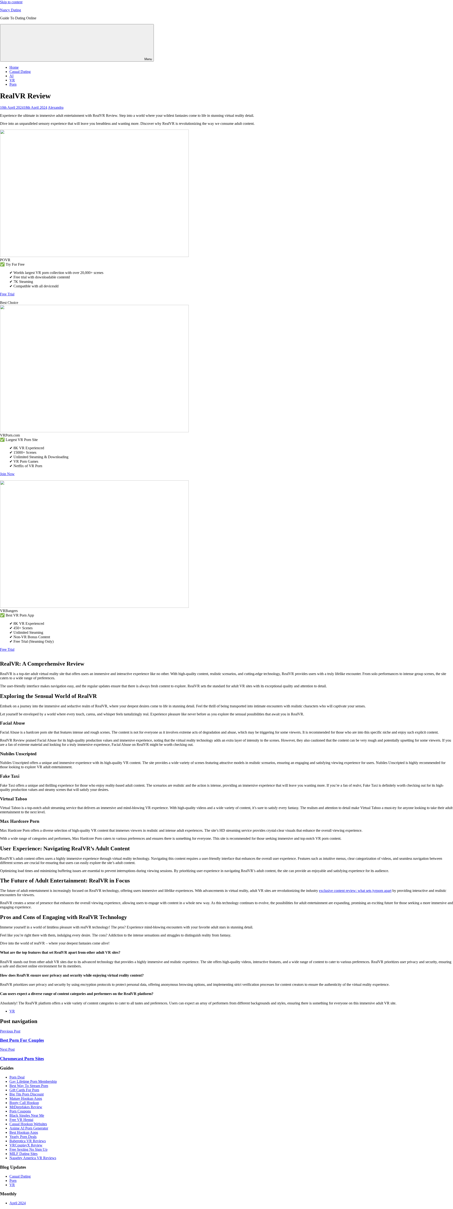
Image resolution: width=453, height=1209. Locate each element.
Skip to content (11, 2)
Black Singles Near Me (26, 1115)
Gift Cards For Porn (24, 1090)
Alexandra (55, 107)
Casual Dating (20, 72)
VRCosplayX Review (25, 1145)
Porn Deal (17, 1077)
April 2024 (17, 1203)
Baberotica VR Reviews (27, 1141)
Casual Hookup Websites (28, 1124)
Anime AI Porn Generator (28, 1128)
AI (11, 76)
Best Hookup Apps (23, 1132)
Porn (13, 84)
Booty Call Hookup (24, 1103)
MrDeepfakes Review (25, 1107)
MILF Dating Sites (23, 1154)
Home (14, 67)
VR (12, 80)
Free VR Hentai (21, 1120)
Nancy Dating (10, 10)
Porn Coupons (20, 1111)
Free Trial (7, 294)
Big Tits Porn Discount (26, 1094)
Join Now (7, 474)
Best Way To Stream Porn (28, 1086)
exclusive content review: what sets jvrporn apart (355, 891)
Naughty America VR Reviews (32, 1158)
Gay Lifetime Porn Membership (33, 1081)
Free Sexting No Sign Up (28, 1149)
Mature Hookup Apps (25, 1098)
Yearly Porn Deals (23, 1137)
